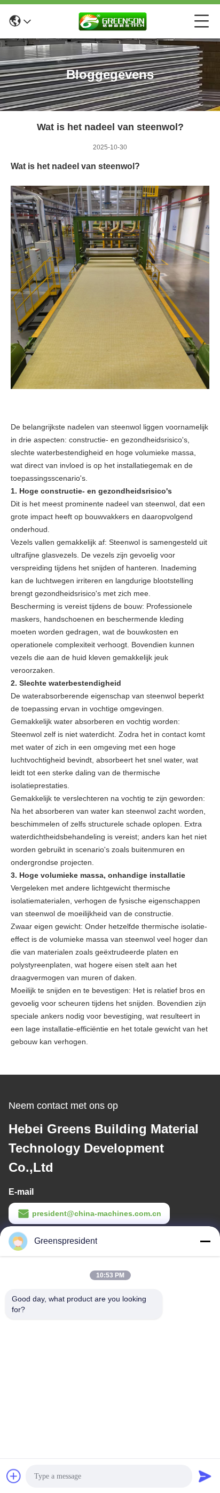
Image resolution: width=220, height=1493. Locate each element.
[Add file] (13, 1476)
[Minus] (205, 1241)
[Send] (205, 1476)
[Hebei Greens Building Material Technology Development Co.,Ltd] (112, 21)
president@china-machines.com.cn (96, 1213)
